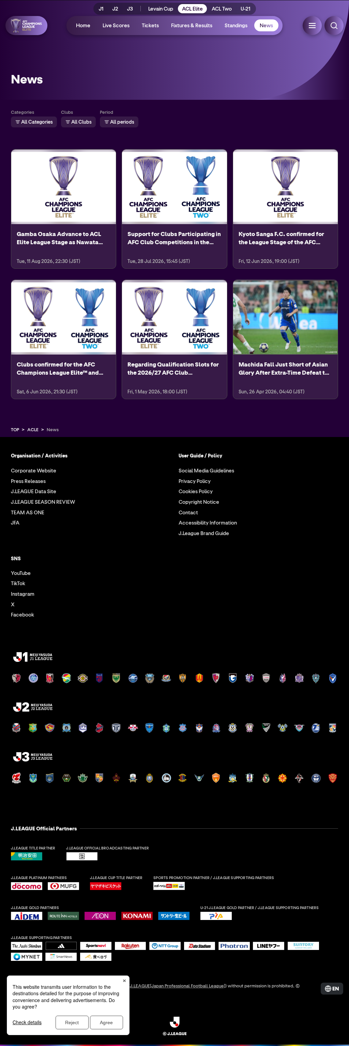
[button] (312, 25)
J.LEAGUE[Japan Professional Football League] (177, 985)
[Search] (334, 25)
